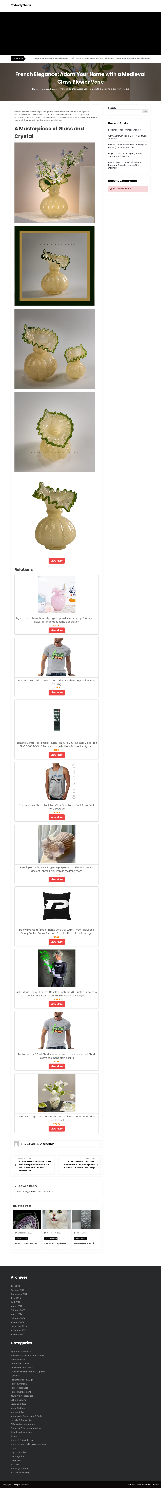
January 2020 (17, 1334)
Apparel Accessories (21, 1351)
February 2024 (18, 1318)
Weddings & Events (20, 1468)
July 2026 (15, 1286)
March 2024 (17, 1314)
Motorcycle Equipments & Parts (26, 1416)
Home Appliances (19, 1387)
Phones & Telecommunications (26, 1428)
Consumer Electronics (22, 1367)
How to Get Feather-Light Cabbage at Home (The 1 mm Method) (127, 146)
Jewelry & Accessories (22, 1395)
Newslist (132, 1484)
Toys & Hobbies (18, 1452)
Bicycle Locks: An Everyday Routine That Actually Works (125, 155)
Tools (13, 1448)
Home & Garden (21, 1238)
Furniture (15, 1375)
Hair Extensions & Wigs (22, 1379)
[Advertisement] (80, 29)
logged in (29, 1191)
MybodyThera (21, 5)
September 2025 (19, 1294)
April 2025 (16, 1302)
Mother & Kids (17, 1412)
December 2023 (19, 1326)
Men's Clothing (18, 1408)
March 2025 (16, 1306)
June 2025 (16, 1298)
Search (112, 107)
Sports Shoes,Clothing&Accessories (28, 1444)
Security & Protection (21, 1432)
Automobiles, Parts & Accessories (27, 1355)
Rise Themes (153, 1484)
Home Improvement (21, 1391)
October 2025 (18, 1290)
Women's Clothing (20, 1472)
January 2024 (17, 1322)
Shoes (14, 1436)
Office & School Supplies (23, 1424)
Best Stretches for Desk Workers (74, 58)
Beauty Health (18, 1359)
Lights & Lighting (18, 1400)
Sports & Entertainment (22, 1440)
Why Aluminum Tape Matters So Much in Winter (32, 58)
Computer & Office (20, 1363)
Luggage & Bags (18, 1404)
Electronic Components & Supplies (28, 1371)
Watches (15, 1464)
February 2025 (18, 1310)
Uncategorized (18, 1456)
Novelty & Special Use (21, 1420)
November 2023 (18, 1330)
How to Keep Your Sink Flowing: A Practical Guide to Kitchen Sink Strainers (124, 165)
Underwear (16, 1460)
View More (57, 560)
